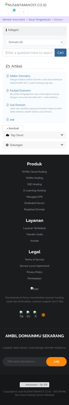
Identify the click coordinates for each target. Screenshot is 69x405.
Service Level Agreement (34, 265)
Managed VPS (34, 196)
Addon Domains (35, 79)
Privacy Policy (34, 272)
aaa (11, 119)
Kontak (34, 240)
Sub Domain (35, 108)
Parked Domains (34, 94)
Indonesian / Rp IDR (36, 384)
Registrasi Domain (34, 209)
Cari (60, 52)
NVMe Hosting (34, 177)
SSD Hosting (34, 184)
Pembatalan (35, 278)
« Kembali (13, 128)
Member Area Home (14, 19)
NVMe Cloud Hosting (34, 171)
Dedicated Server (34, 203)
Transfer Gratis (34, 234)
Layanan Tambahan (34, 228)
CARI (56, 361)
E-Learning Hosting (34, 190)
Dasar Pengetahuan (40, 19)
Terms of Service (34, 259)
